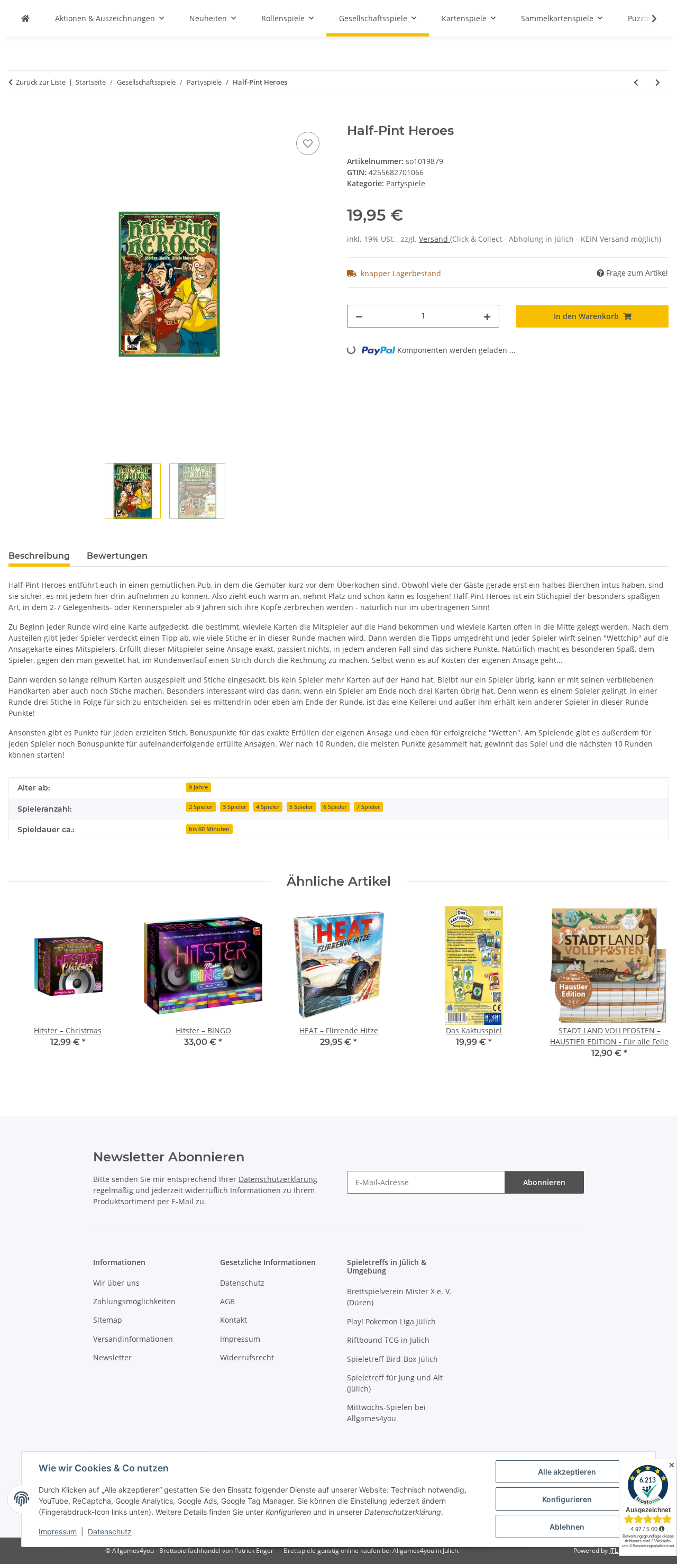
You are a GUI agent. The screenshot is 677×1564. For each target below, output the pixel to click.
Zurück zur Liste (41, 82)
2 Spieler (201, 807)
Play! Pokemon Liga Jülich (391, 1321)
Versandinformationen (133, 1339)
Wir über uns (116, 1283)
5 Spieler (301, 807)
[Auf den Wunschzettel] (307, 143)
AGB (227, 1301)
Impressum (58, 1531)
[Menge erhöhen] (487, 316)
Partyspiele (405, 183)
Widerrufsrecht (247, 1357)
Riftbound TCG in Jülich (388, 1340)
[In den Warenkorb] (16, 117)
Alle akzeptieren (567, 1471)
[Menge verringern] (359, 316)
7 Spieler (368, 807)
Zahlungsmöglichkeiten (134, 1301)
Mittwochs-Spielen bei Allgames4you (386, 1412)
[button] (647, 18)
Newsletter (112, 1357)
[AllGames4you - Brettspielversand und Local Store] (25, 18)
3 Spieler (234, 807)
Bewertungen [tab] (117, 556)
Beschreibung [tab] (39, 556)
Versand (434, 239)
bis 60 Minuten (209, 829)
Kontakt (233, 1320)
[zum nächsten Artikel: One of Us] (658, 82)
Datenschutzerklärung (278, 1179)
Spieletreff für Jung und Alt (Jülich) (395, 1383)
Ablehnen (567, 1526)
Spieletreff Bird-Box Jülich (392, 1359)
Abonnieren (544, 1182)
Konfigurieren (567, 1499)
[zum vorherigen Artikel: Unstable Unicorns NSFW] (636, 82)
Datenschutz (110, 1531)
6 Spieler (335, 807)
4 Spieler (268, 807)
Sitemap (107, 1320)
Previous (26, 989)
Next (651, 989)
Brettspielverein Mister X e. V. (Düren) (399, 1296)
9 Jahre (198, 787)
